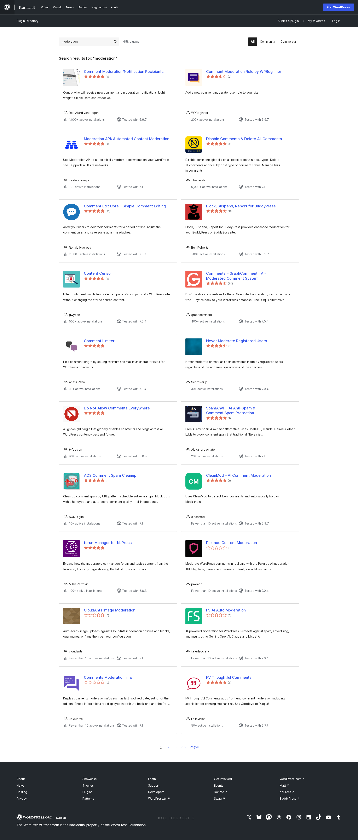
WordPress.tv (159, 798)
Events (218, 785)
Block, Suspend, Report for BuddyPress (241, 206)
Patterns (88, 798)
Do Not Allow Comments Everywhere (117, 408)
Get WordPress (338, 7)
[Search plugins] (115, 41)
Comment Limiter (99, 341)
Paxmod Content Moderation (231, 542)
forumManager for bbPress (108, 542)
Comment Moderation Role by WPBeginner (243, 71)
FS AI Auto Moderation (226, 610)
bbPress (287, 792)
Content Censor (98, 273)
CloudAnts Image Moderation (109, 610)
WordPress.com (292, 779)
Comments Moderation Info (108, 677)
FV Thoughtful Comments (229, 677)
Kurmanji (61, 817)
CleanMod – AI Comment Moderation (238, 475)
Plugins (87, 792)
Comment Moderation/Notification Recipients (124, 71)
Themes (88, 785)
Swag (219, 798)
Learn (152, 779)
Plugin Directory (28, 21)
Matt (284, 785)
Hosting (22, 792)
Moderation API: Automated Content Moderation (126, 139)
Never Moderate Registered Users (236, 341)
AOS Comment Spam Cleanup (110, 475)
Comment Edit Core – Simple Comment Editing (125, 206)
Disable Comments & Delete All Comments (244, 139)
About (21, 779)
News (20, 785)
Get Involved (223, 779)
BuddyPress (290, 798)
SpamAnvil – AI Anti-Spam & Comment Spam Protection (230, 410)
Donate (221, 792)
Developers (156, 792)
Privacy (22, 798)
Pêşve (194, 747)
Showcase (89, 779)
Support (153, 785)
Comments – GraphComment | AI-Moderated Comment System (236, 275)
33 (183, 747)
